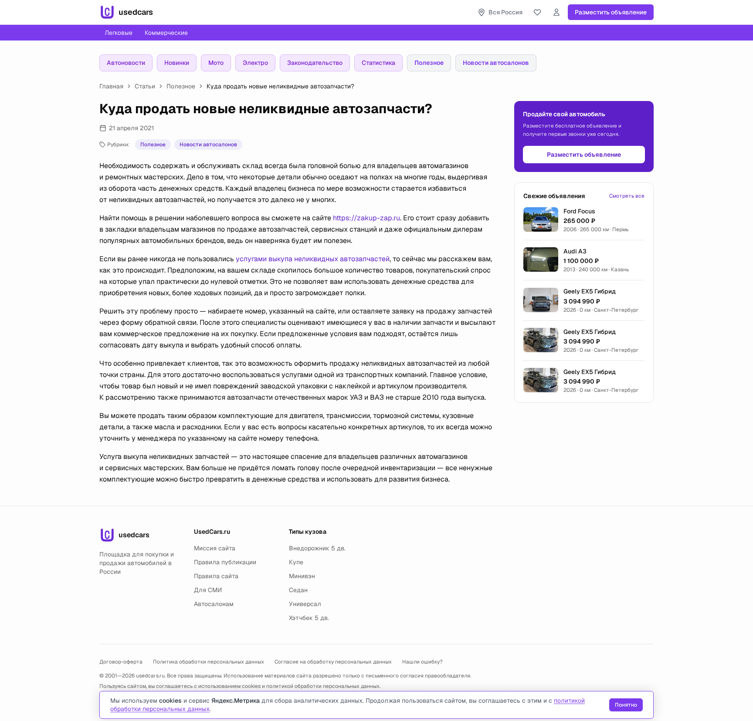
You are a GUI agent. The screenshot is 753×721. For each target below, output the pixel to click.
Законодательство (315, 63)
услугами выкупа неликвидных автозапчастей (313, 258)
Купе (296, 562)
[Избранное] (537, 12)
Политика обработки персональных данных (208, 661)
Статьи (145, 86)
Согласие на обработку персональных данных (333, 661)
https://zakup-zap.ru (366, 217)
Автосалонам (214, 604)
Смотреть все (626, 195)
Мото (216, 63)
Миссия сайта (214, 548)
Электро (255, 63)
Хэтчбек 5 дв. (309, 618)
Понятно (626, 704)
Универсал (305, 604)
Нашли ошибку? (422, 661)
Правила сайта (216, 576)
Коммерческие (166, 33)
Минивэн (302, 576)
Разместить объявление (611, 12)
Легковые (118, 33)
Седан (298, 590)
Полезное (429, 63)
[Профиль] (556, 12)
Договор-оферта (120, 661)
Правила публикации (225, 562)
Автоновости (126, 63)
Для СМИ (208, 590)
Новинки (176, 63)
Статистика (378, 63)
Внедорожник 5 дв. (317, 548)
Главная (111, 86)
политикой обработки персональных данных (323, 686)
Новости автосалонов (496, 63)
